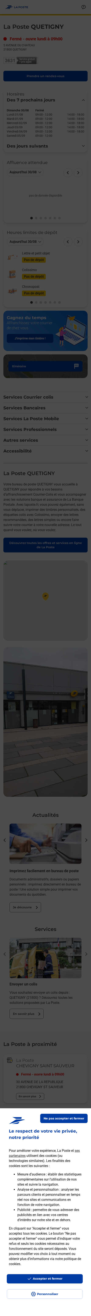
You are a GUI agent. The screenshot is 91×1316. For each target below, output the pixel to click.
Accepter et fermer (47, 1278)
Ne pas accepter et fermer (64, 1118)
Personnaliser (47, 1294)
